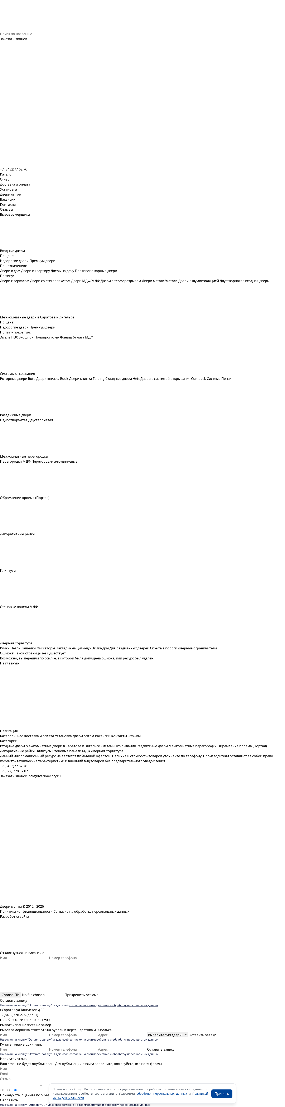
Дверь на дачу (62, 270)
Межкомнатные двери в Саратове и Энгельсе (63, 746)
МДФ (89, 337)
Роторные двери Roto (17, 378)
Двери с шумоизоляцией (198, 281)
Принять (222, 1093)
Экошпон (26, 337)
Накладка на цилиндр (73, 648)
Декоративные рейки (17, 751)
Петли (15, 648)
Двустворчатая (40, 420)
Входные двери (12, 746)
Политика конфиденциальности (26, 911)
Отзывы (6, 209)
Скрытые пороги (163, 648)
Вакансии (7, 199)
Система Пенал (219, 378)
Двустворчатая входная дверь (244, 281)
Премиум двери (42, 260)
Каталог (6, 736)
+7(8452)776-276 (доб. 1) (19, 1015)
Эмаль (5, 337)
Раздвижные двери (152, 746)
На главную (9, 663)
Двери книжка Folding (87, 378)
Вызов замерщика (15, 214)
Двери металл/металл (160, 281)
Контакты (8, 204)
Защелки (28, 648)
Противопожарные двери (96, 270)
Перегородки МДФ (15, 461)
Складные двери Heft (122, 378)
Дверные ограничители (197, 648)
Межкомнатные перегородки (193, 746)
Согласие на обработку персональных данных (91, 911)
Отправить (9, 1100)
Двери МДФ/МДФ (85, 281)
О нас (4, 179)
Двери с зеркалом (14, 281)
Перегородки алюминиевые (54, 461)
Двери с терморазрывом (121, 281)
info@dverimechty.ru (44, 776)
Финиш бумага (72, 337)
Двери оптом (10, 194)
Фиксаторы (46, 648)
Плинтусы (43, 751)
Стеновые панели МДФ (71, 751)
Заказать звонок (13, 39)
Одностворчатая (14, 420)
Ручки (5, 648)
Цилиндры (100, 648)
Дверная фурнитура (107, 751)
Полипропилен (46, 337)
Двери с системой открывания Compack (173, 378)
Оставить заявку (13, 1000)
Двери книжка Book (52, 378)
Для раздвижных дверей (129, 648)
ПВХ (14, 337)
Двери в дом (10, 270)
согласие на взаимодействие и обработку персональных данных (113, 1005)
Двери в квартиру (35, 270)
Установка (8, 189)
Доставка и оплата (15, 184)
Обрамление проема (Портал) (242, 746)
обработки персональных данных (161, 1094)
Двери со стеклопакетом (50, 281)
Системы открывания (118, 746)
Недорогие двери (14, 260)
